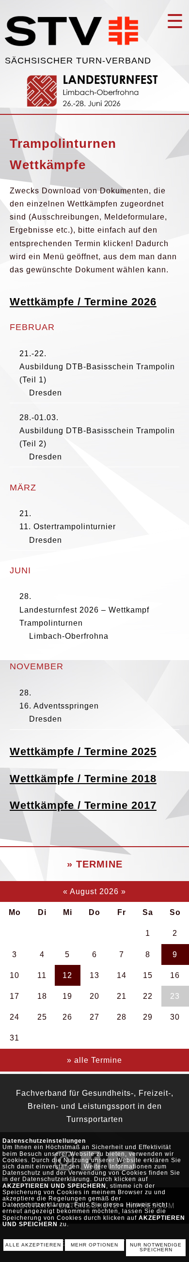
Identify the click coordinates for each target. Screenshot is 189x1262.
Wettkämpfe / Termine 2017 (83, 805)
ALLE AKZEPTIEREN (33, 1244)
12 (67, 975)
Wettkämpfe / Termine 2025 (83, 751)
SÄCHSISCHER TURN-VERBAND (78, 60)
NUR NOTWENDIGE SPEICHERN (156, 1247)
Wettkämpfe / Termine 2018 (83, 779)
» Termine (95, 864)
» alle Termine (94, 1060)
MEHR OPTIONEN (94, 1244)
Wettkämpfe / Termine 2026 (83, 302)
